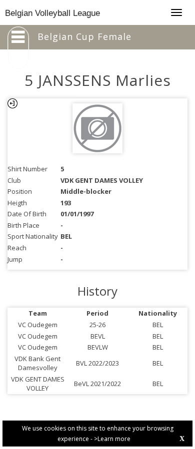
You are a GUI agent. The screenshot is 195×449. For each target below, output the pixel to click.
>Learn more (112, 439)
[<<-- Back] (13, 103)
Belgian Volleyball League (52, 13)
